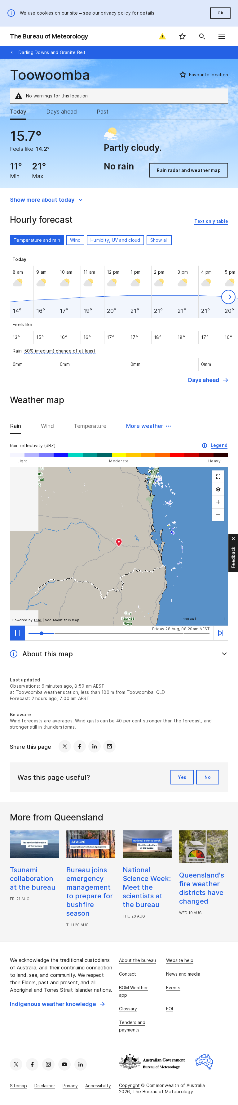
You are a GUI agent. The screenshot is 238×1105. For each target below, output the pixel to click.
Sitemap (18, 1085)
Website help (179, 960)
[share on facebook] (79, 746)
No (208, 777)
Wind (75, 240)
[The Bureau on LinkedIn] (80, 1064)
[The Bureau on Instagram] (48, 1064)
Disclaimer (44, 1085)
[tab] (23, 112)
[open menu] (222, 36)
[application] (119, 546)
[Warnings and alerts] (162, 36)
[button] (228, 297)
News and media (183, 974)
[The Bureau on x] (16, 1064)
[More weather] (218, 489)
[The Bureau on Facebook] (32, 1064)
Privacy (70, 1085)
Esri (38, 620)
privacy (109, 13)
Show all (159, 240)
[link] (211, 221)
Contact (127, 974)
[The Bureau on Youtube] (64, 1064)
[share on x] (65, 746)
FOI (169, 1008)
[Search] (202, 36)
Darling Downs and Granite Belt (52, 52)
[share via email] (109, 746)
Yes (182, 777)
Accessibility (98, 1085)
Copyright (129, 1085)
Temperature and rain (37, 240)
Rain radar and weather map (189, 170)
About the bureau (137, 960)
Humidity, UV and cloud (115, 240)
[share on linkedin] (94, 746)
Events (173, 987)
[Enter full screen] (218, 476)
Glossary (128, 1008)
